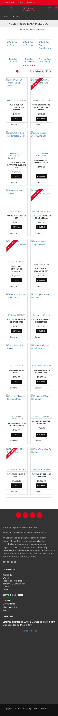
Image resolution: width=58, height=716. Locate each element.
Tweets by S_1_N (29, 630)
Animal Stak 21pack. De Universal (41, 217)
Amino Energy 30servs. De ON (41, 161)
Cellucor (36, 315)
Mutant (36, 416)
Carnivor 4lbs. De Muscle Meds (41, 371)
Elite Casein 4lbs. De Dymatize (16, 475)
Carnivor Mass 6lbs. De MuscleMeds (16, 424)
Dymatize (11, 469)
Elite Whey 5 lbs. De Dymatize (41, 475)
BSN (12, 211)
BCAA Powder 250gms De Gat (41, 270)
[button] (23, 65)
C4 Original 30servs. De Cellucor (41, 320)
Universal (35, 211)
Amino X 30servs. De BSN (16, 217)
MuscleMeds (37, 366)
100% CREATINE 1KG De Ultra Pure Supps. (41, 107)
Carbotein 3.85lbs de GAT (16, 371)
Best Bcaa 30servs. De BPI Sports (16, 320)
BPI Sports (11, 100)
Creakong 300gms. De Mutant (41, 422)
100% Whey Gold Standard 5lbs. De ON (16, 165)
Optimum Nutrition (16, 153)
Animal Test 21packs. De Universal (16, 268)
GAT (41, 262)
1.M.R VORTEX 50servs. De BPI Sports (16, 107)
